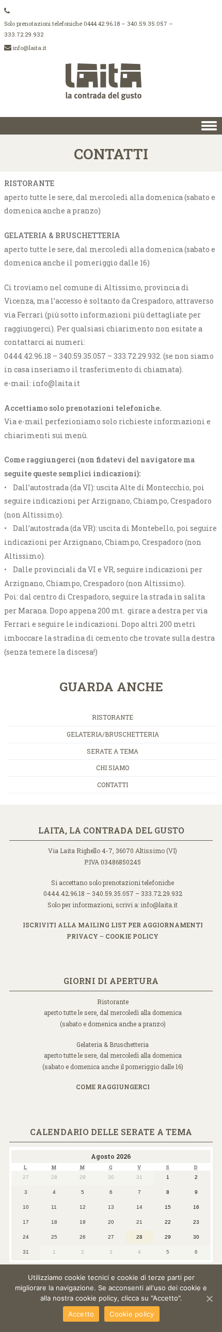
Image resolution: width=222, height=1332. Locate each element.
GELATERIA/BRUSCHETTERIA (113, 734)
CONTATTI (112, 784)
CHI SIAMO (112, 767)
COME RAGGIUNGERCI (113, 1087)
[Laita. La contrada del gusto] (111, 109)
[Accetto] (209, 1298)
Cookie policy (131, 1314)
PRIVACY (82, 936)
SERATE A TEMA (112, 751)
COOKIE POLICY (131, 936)
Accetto (81, 1314)
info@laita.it (29, 48)
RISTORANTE (112, 717)
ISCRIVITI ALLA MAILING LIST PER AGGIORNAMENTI (113, 925)
